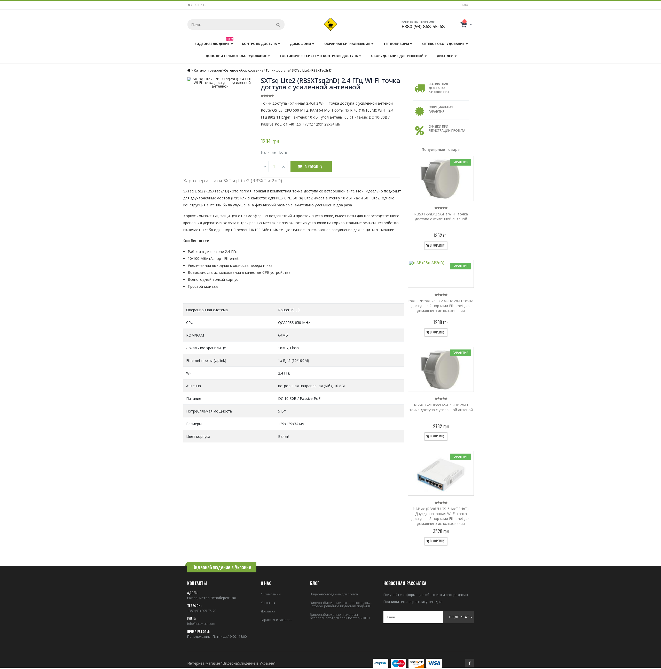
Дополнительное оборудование (236, 56)
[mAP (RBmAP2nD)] (441, 274)
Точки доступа (278, 70)
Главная (189, 70)
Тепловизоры (396, 44)
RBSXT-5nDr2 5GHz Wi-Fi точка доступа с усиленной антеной (441, 216)
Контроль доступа (259, 44)
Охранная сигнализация (347, 44)
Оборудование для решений (397, 56)
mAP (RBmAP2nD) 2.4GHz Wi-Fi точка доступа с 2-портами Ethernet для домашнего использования (440, 305)
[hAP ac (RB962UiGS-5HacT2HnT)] (441, 473)
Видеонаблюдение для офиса (334, 594)
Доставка (268, 611)
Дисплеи (445, 56)
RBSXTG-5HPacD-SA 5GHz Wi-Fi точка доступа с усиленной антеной (441, 407)
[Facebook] (469, 663)
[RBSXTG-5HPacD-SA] (441, 369)
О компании (271, 594)
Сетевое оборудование (443, 44)
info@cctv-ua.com (201, 623)
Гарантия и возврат (276, 619)
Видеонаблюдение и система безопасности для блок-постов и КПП (340, 616)
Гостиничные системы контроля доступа (319, 56)
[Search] (278, 24)
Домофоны (300, 44)
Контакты (268, 602)
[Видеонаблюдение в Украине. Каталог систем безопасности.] (330, 24)
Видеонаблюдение (213, 42)
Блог (466, 5)
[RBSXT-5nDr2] (441, 178)
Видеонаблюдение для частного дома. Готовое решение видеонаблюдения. (341, 604)
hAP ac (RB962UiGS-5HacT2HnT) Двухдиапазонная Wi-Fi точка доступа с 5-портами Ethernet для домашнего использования (440, 516)
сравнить (198, 5)
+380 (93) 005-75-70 (201, 610)
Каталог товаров (208, 70)
